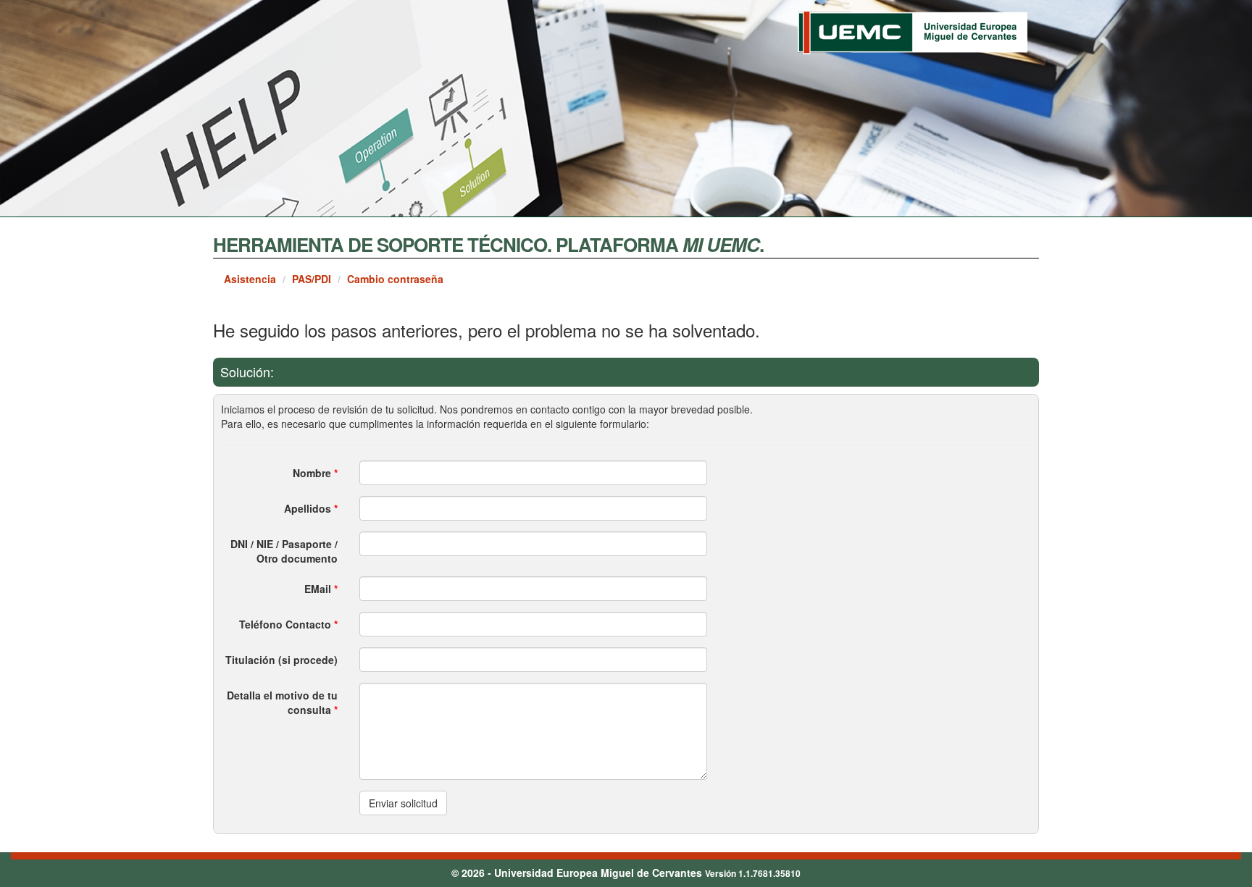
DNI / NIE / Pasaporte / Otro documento (284, 551)
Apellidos (311, 508)
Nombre (315, 473)
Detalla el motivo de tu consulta (282, 702)
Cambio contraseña (395, 279)
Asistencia (250, 279)
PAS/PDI (311, 279)
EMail (321, 588)
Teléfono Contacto (288, 624)
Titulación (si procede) (281, 659)
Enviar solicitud (403, 803)
